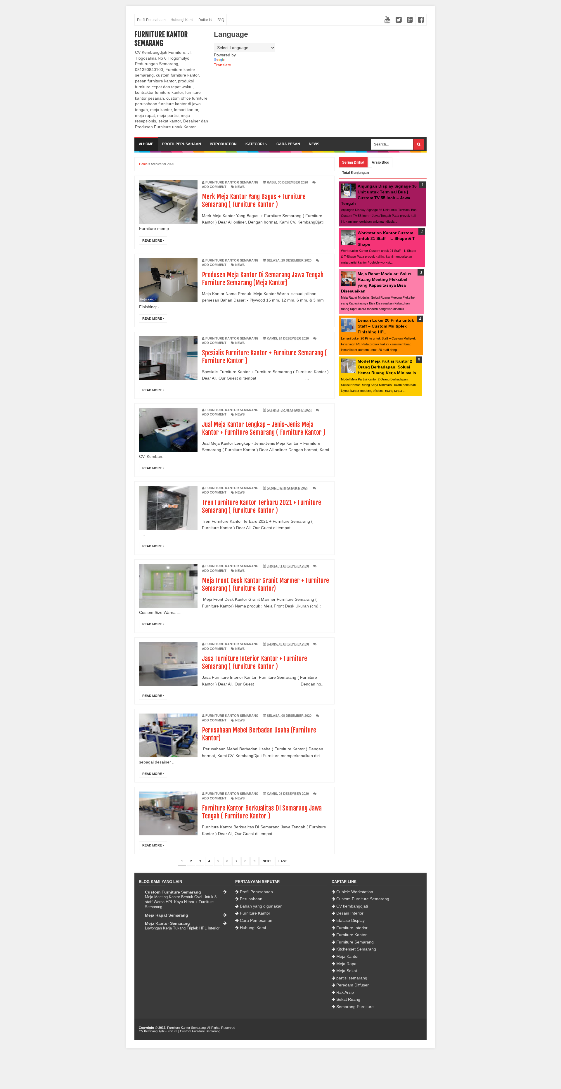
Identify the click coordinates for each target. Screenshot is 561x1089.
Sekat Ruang (348, 999)
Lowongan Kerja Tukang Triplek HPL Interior (182, 928)
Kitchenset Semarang (356, 949)
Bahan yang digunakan (261, 906)
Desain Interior (349, 913)
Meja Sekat (346, 970)
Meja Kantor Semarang (167, 923)
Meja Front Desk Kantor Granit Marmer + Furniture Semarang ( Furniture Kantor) (265, 584)
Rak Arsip (345, 992)
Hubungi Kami (182, 20)
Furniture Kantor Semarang (161, 39)
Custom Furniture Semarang (173, 892)
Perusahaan (251, 898)
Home (147, 144)
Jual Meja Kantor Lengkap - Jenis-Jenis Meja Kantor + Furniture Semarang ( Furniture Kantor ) (263, 428)
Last (282, 861)
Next (267, 861)
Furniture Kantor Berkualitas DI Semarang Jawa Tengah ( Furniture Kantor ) (262, 812)
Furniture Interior (352, 927)
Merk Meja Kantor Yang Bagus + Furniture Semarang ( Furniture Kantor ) (254, 200)
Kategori (254, 144)
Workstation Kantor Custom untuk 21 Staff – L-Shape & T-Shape (387, 239)
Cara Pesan (288, 144)
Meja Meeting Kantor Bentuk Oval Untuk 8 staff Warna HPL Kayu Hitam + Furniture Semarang (181, 902)
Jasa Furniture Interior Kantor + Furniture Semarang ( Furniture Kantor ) (254, 662)
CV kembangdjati (352, 906)
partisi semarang (351, 978)
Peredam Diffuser (352, 985)
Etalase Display (350, 920)
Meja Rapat (347, 963)
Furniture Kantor (255, 913)
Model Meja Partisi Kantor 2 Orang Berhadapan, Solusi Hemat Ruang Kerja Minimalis (387, 367)
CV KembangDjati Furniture (158, 1031)
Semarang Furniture (355, 1006)
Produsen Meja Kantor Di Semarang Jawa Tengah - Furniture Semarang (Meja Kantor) (265, 279)
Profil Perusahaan (151, 20)
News (314, 144)
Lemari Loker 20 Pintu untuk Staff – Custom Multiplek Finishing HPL (386, 326)
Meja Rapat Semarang (166, 915)
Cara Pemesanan (256, 920)
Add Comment (214, 186)
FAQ (220, 20)
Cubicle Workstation (354, 891)
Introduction (223, 144)
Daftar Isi (205, 20)
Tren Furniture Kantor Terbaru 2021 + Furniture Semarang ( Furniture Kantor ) (261, 506)
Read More (152, 240)
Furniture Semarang (355, 942)
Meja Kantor (347, 956)
